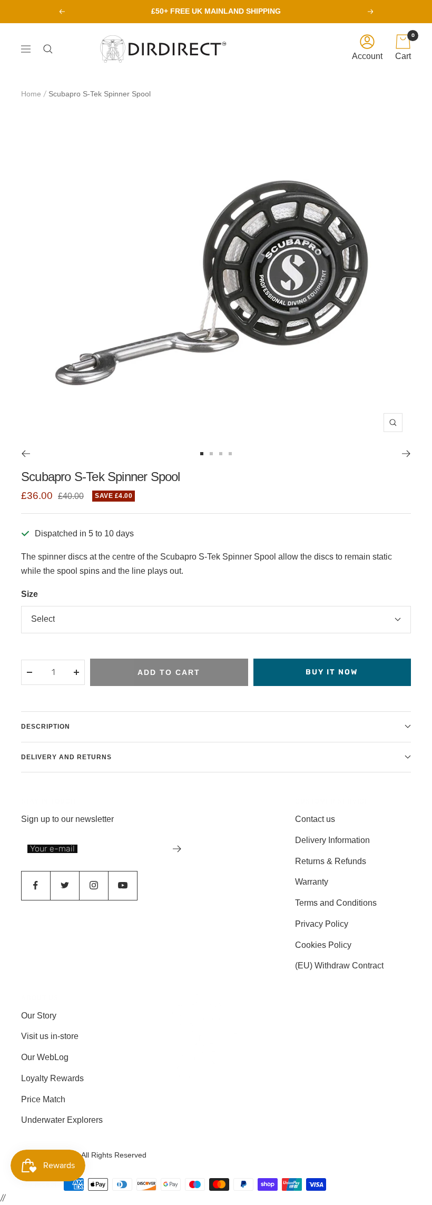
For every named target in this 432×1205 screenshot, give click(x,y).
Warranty (311, 881)
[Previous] (25, 453)
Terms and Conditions (336, 902)
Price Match (43, 1099)
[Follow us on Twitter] (64, 885)
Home (31, 94)
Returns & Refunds (330, 861)
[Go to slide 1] (201, 453)
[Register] (177, 849)
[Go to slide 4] (230, 453)
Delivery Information (332, 840)
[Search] (50, 49)
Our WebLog (44, 1057)
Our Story (38, 1015)
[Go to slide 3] (220, 453)
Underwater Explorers (62, 1119)
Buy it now (332, 672)
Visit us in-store (49, 1036)
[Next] (406, 453)
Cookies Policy (323, 945)
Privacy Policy (321, 923)
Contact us (315, 819)
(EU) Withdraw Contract (339, 965)
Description (45, 726)
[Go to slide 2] (211, 453)
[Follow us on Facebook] (35, 885)
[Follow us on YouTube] (122, 885)
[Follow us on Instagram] (93, 885)
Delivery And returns (66, 757)
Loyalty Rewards (52, 1078)
